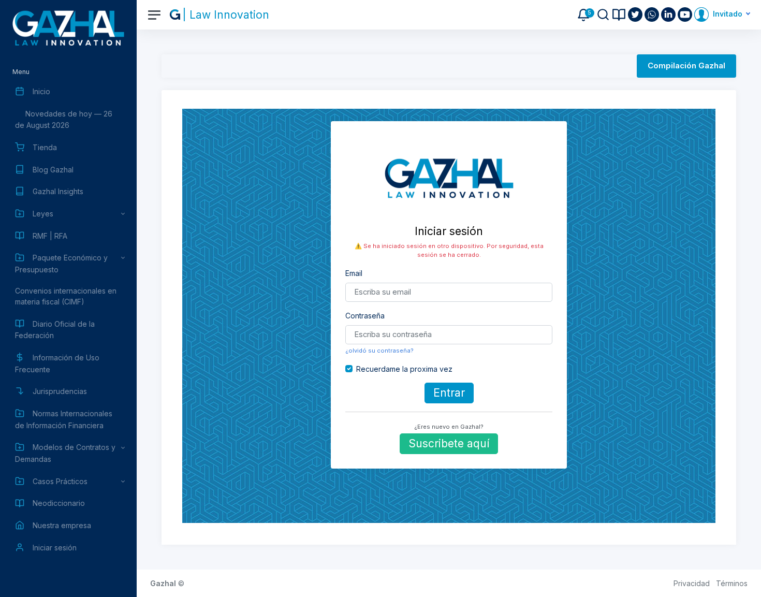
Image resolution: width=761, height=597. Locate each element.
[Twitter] (636, 14)
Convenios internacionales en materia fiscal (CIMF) (65, 296)
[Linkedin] (669, 14)
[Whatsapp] (653, 14)
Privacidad (692, 583)
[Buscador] (603, 14)
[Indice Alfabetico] (619, 14)
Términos (732, 583)
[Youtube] (686, 14)
